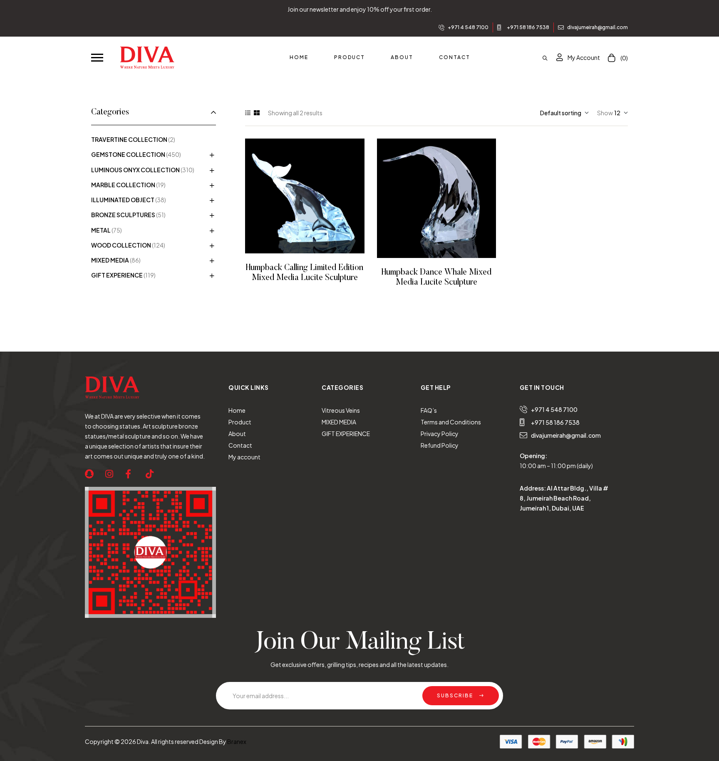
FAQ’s (429, 410)
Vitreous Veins (341, 410)
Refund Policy (440, 445)
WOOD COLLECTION (121, 245)
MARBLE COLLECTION (123, 184)
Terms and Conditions (451, 422)
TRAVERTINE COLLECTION (129, 139)
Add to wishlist (293, 196)
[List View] (247, 112)
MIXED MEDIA (110, 260)
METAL (101, 230)
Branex (236, 741)
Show (605, 113)
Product (239, 422)
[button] (97, 57)
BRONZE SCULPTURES (123, 214)
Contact (240, 445)
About (237, 433)
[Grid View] (257, 112)
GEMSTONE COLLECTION (128, 154)
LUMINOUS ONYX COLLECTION (135, 170)
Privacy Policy (440, 433)
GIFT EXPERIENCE (117, 275)
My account (244, 457)
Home (236, 410)
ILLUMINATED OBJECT (122, 199)
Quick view (316, 196)
